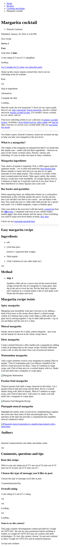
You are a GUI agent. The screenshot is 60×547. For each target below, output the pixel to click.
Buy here (45, 216)
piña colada (42, 122)
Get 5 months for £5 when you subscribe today (21, 67)
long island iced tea (27, 122)
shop (8, 211)
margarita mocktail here (24, 221)
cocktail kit (49, 209)
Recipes (10, 6)
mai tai (55, 122)
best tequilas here (47, 168)
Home (9, 3)
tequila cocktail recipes (20, 112)
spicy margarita (19, 110)
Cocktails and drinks (16, 8)
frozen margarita (34, 110)
